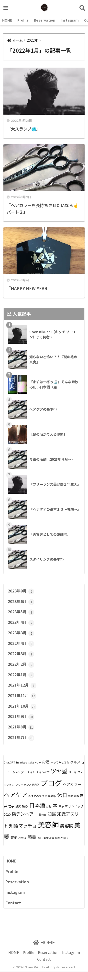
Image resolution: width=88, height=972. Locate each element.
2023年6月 (20, 601)
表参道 (22, 838)
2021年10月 (21, 706)
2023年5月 (20, 612)
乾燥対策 (50, 796)
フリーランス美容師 (27, 785)
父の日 (43, 814)
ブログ (51, 782)
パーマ (72, 772)
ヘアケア (15, 794)
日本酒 (37, 805)
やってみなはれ (60, 762)
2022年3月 (20, 653)
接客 (25, 806)
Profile (23, 20)
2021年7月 (20, 737)
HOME (7, 20)
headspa (21, 762)
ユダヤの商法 (36, 796)
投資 (18, 806)
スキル (31, 772)
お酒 (46, 762)
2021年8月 (20, 727)
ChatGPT (9, 762)
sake (31, 762)
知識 (52, 814)
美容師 (48, 824)
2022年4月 (20, 643)
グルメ (75, 762)
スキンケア (43, 772)
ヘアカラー (72, 784)
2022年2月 (20, 664)
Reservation (44, 20)
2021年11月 (21, 695)
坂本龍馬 (73, 796)
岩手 (11, 806)
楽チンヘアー (24, 814)
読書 (31, 837)
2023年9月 (20, 591)
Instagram (70, 20)
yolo (38, 762)
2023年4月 (20, 622)
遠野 (40, 838)
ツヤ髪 (59, 771)
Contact (13, 903)
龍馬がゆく (62, 838)
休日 (62, 795)
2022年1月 (20, 674)
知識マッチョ (23, 825)
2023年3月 (20, 633)
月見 (49, 806)
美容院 (66, 825)
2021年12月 (21, 685)
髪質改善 (49, 838)
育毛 (14, 837)
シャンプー (19, 772)
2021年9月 (20, 716)
